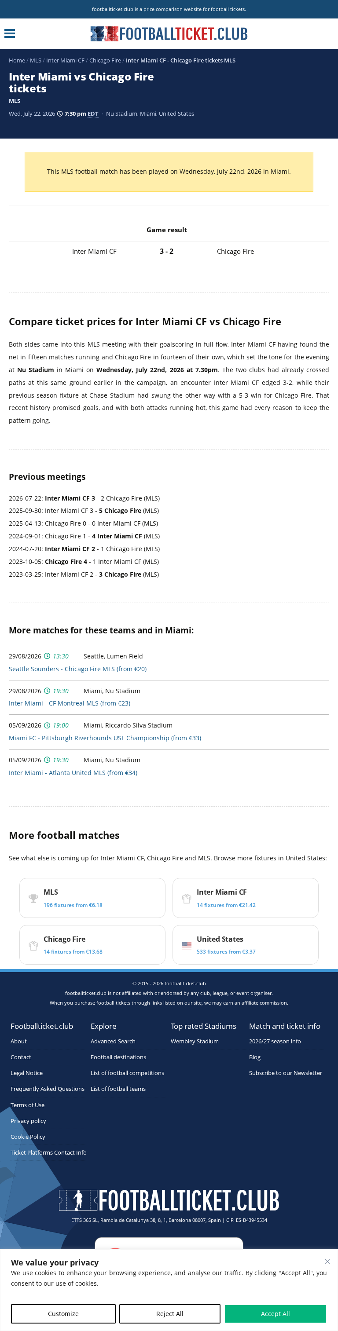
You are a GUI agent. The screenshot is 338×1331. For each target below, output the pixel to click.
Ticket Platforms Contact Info (49, 1152)
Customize (63, 1313)
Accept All (275, 1313)
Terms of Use (27, 1105)
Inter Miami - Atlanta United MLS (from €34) (73, 772)
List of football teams (118, 1089)
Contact (21, 1057)
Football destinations (118, 1057)
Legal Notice (27, 1073)
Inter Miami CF (65, 60)
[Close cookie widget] (327, 1261)
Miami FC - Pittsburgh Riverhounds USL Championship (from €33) (105, 738)
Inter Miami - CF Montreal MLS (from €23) (69, 703)
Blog (255, 1057)
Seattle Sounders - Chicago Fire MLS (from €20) (78, 669)
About (19, 1041)
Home (17, 60)
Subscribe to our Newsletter (285, 1073)
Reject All (170, 1313)
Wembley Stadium (195, 1041)
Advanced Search (113, 1041)
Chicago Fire (105, 60)
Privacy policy (28, 1121)
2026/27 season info (275, 1041)
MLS (35, 60)
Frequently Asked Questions (47, 1089)
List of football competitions (127, 1073)
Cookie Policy (28, 1137)
